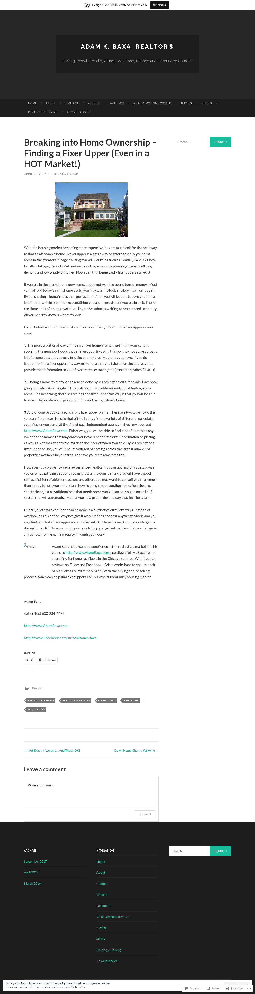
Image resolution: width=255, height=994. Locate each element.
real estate (36, 709)
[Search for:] (202, 142)
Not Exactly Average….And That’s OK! (52, 750)
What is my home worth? (153, 103)
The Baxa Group (64, 174)
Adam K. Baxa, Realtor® (127, 46)
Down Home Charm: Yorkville (136, 750)
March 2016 (32, 883)
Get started (159, 4)
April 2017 (31, 872)
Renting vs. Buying (43, 112)
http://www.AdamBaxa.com (45, 430)
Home (32, 103)
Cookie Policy (78, 986)
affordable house (76, 700)
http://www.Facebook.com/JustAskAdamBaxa (60, 638)
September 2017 (35, 861)
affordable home (40, 700)
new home (131, 700)
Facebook (116, 103)
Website (94, 103)
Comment (144, 814)
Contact (72, 103)
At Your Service (78, 112)
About (51, 103)
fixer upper (107, 700)
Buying (186, 103)
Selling (206, 103)
